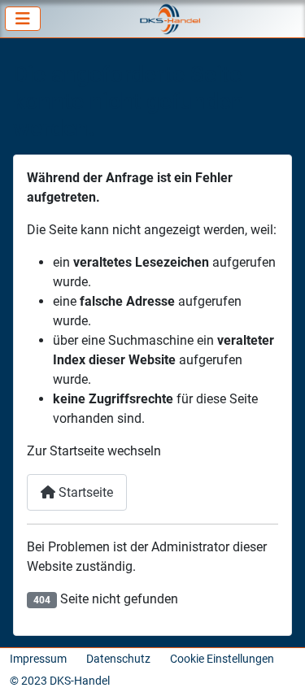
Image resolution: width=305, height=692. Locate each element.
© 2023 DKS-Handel (60, 680)
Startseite (84, 492)
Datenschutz (118, 658)
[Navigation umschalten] (23, 19)
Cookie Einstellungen (222, 658)
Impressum (38, 658)
